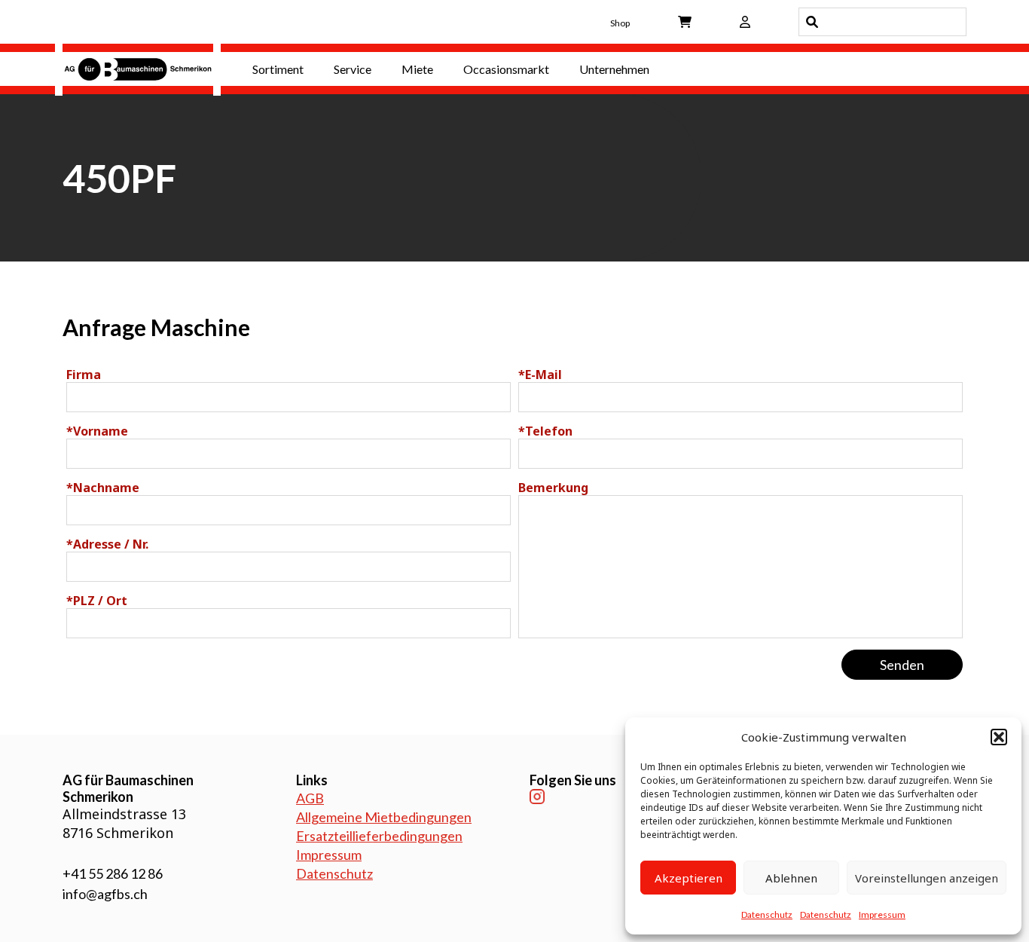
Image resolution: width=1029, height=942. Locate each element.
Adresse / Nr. (107, 544)
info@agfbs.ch (105, 893)
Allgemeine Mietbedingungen (384, 817)
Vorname (97, 431)
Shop (620, 23)
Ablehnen (791, 877)
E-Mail (540, 374)
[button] (998, 737)
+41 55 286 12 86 (113, 873)
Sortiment (278, 69)
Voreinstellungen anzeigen (926, 877)
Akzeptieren (688, 877)
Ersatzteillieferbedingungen (379, 835)
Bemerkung (553, 487)
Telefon (545, 431)
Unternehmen (614, 69)
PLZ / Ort (96, 600)
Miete (417, 69)
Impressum (882, 914)
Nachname (102, 487)
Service (352, 69)
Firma (83, 374)
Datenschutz (766, 914)
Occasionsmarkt (506, 69)
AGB (310, 798)
